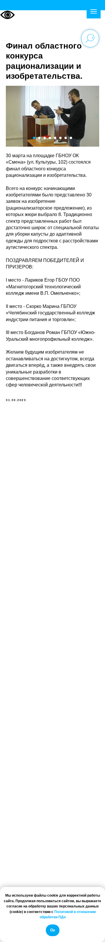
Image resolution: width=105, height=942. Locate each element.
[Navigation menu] (93, 11)
